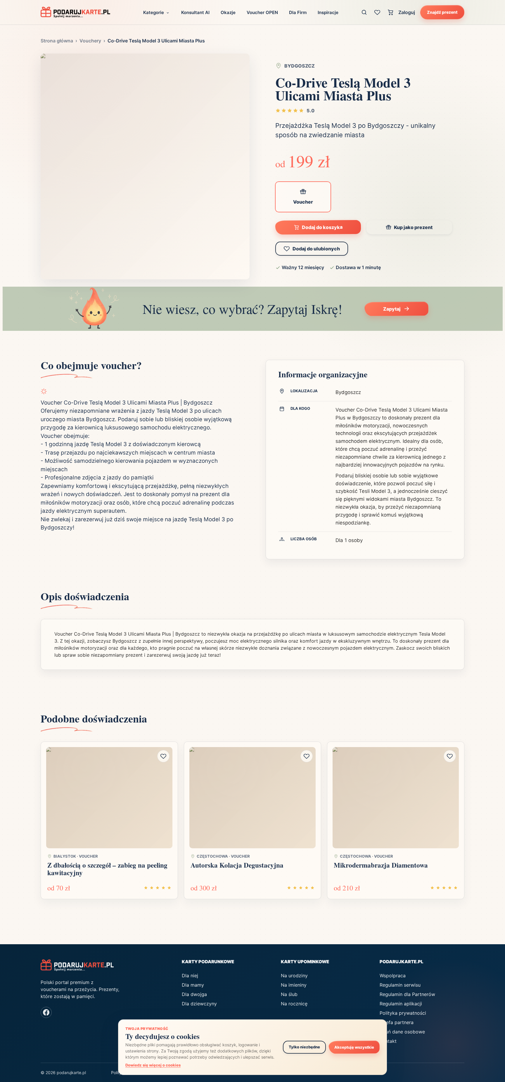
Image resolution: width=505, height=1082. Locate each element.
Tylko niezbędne (304, 1047)
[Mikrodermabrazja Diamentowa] (396, 797)
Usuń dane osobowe (402, 1032)
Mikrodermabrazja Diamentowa (381, 865)
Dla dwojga (194, 994)
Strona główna (57, 41)
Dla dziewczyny (199, 1004)
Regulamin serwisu (400, 985)
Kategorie (153, 12)
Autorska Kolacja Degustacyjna (237, 865)
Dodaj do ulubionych (316, 249)
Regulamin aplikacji (401, 1004)
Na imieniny (294, 985)
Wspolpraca (393, 975)
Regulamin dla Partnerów (407, 994)
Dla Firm (298, 12)
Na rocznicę (294, 1004)
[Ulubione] (377, 12)
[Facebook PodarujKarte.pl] (46, 1012)
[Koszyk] (390, 12)
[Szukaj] (364, 12)
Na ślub (289, 994)
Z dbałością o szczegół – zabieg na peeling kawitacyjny (107, 868)
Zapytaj (392, 309)
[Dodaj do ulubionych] (163, 756)
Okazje (228, 12)
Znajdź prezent (442, 12)
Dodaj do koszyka (322, 227)
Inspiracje (328, 12)
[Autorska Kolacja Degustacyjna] (252, 797)
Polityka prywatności (403, 1013)
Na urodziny (294, 975)
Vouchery (90, 41)
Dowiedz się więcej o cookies (153, 1065)
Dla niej (190, 975)
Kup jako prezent (413, 227)
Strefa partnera (397, 1022)
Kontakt (388, 1041)
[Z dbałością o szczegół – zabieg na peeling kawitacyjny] (109, 797)
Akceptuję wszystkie (354, 1047)
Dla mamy (193, 985)
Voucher (303, 202)
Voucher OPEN (262, 12)
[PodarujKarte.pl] (75, 12)
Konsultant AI (195, 12)
